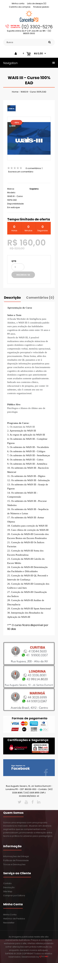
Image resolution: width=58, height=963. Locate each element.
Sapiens (34, 188)
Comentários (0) (40, 297)
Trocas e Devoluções (14, 864)
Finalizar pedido (41, 6)
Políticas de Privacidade (16, 860)
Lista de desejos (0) (36, 3)
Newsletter (9, 922)
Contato (7, 883)
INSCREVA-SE (23, 274)
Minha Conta (9, 914)
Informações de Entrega (16, 856)
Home (15, 91)
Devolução (9, 887)
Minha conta (18, 3)
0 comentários (33, 168)
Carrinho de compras (19, 6)
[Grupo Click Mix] (44, 956)
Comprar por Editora (14, 895)
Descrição (12, 297)
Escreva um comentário (20, 171)
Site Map (7, 891)
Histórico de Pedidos (14, 918)
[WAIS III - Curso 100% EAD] (29, 138)
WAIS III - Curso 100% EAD (33, 91)
